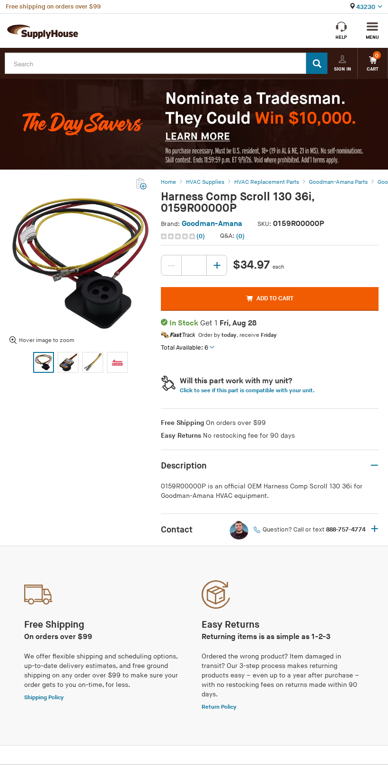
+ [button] (374, 529)
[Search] (316, 63)
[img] (178, 236)
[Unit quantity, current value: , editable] (194, 265)
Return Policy (219, 707)
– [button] (374, 465)
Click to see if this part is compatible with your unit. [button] (247, 390)
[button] (184, 236)
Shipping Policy (44, 697)
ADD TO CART (274, 298)
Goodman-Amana (212, 223)
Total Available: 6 (184, 347)
